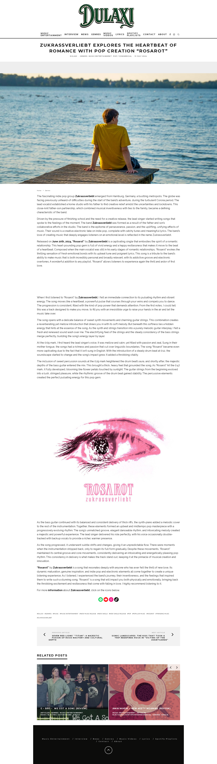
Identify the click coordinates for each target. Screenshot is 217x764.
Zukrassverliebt (84, 196)
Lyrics (120, 34)
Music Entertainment (51, 34)
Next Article (158, 632)
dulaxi (40, 614)
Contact (149, 34)
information (55, 590)
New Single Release (118, 614)
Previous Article (61, 632)
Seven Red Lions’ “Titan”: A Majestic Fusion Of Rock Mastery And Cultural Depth (76, 638)
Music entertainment (69, 614)
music (56, 614)
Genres (96, 34)
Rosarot (150, 614)
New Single (103, 614)
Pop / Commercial (122, 56)
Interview (71, 34)
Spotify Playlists (134, 34)
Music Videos (108, 34)
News (85, 34)
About (162, 34)
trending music (162, 614)
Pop (129, 614)
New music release (88, 614)
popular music (139, 614)
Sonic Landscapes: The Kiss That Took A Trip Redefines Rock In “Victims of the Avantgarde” (140, 638)
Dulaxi (73, 56)
